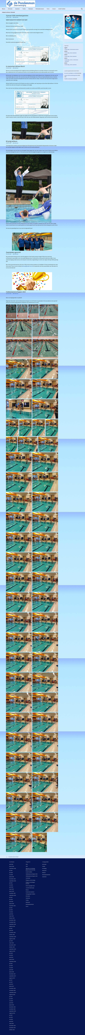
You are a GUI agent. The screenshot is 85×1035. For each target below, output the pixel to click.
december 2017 (12, 973)
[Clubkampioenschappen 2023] (32, 281)
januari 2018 (11, 971)
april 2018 (11, 969)
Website (44, 872)
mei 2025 (11, 874)
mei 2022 (11, 911)
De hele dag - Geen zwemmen (70, 52)
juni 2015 (11, 1017)
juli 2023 (10, 897)
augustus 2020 (12, 938)
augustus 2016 (12, 994)
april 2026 (11, 864)
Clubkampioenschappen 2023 (16, 292)
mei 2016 (11, 1000)
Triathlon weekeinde (68, 78)
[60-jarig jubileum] (32, 131)
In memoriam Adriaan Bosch (15, 66)
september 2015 (12, 1011)
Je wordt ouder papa (30, 887)
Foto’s (48, 8)
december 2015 (12, 1007)
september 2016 (12, 992)
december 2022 (12, 905)
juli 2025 (10, 870)
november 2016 (12, 990)
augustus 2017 (12, 978)
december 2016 (12, 988)
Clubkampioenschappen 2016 (31, 874)
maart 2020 (11, 942)
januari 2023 (11, 903)
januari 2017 (11, 986)
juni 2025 (11, 872)
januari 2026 (11, 866)
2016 (27, 864)
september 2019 (12, 949)
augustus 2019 (12, 951)
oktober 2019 (12, 947)
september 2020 (12, 936)
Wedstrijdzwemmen (40, 8)
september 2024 (12, 880)
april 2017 (11, 984)
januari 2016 (11, 1004)
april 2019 (11, 957)
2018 (27, 866)
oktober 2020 (12, 934)
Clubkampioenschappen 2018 (31, 876)
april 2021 (11, 930)
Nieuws (3, 8)
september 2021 (12, 924)
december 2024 (12, 878)
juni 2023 (11, 899)
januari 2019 (11, 959)
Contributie (28, 878)
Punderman (16, 17)
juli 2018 (10, 963)
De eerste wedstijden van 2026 (70, 73)
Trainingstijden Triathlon (30, 894)
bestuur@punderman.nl (27, 266)
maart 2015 (11, 1023)
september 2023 (12, 895)
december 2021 (12, 920)
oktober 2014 (12, 1029)
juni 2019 (11, 953)
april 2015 (11, 1021)
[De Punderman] (42, 3)
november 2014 (12, 1027)
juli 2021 (10, 928)
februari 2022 (12, 918)
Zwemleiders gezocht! (13, 252)
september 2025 (12, 868)
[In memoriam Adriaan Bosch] (32, 56)
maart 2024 (11, 889)
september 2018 (12, 961)
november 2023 (12, 893)
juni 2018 (11, 965)
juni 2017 (11, 982)
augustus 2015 (12, 1013)
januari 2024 (11, 891)
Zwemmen (17, 8)
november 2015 (12, 1009)
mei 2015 (11, 1019)
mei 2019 (11, 955)
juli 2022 (10, 907)
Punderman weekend (30, 892)
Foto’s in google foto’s (30, 885)
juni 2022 (11, 909)
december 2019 (12, 945)
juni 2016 (11, 998)
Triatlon (24, 8)
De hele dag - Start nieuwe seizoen (71, 49)
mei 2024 (11, 885)
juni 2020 (11, 940)
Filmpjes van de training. (30, 880)
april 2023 (11, 901)
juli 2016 (10, 996)
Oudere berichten (12, 857)
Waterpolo (30, 8)
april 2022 (11, 914)
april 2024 (11, 887)
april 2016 (11, 1002)
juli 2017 (10, 980)
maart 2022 (11, 916)
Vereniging (44, 868)
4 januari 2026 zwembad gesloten (17, 16)
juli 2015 (10, 1015)
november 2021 (12, 922)
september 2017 (12, 976)
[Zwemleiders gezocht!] (32, 242)
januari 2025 (11, 876)
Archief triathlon (62, 8)
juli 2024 (10, 883)
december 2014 (12, 1025)
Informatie (10, 8)
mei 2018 (11, 967)
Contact (54, 8)
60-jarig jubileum (11, 141)
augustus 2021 (12, 926)
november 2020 (12, 932)
